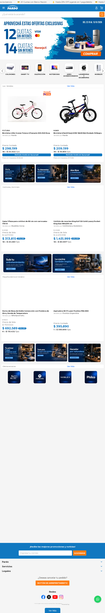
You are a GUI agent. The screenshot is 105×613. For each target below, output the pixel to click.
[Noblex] (65, 475)
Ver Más (52, 610)
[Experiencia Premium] (19, 173)
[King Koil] (14, 475)
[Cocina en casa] (77, 276)
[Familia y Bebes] (51, 379)
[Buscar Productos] (101, 14)
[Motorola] (39, 475)
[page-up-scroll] (97, 599)
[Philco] (91, 475)
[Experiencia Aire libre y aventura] (84, 173)
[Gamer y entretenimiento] (27, 276)
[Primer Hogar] (19, 379)
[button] (3, 121)
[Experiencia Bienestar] (51, 173)
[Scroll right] (103, 71)
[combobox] (52, 14)
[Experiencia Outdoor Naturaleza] (84, 379)
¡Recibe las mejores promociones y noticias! (52, 546)
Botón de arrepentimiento (52, 583)
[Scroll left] (2, 71)
